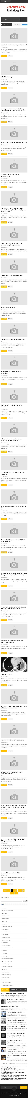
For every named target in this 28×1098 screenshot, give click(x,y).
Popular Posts (5, 989)
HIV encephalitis (5, 942)
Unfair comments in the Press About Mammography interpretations (12, 244)
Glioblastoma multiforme (7, 926)
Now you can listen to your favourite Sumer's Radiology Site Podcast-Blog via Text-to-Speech (13, 210)
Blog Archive (23, 989)
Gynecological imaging (6, 940)
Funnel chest (4, 921)
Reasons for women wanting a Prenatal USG (14, 45)
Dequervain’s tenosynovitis (7, 910)
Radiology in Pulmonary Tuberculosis (12, 740)
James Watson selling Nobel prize (9, 1006)
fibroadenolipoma (5, 971)
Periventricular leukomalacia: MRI (16, 1033)
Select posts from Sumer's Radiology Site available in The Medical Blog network (13, 806)
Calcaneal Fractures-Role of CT (10, 873)
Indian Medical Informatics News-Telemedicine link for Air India (11, 439)
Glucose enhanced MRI (6, 932)
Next (16, 893)
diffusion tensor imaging (7, 961)
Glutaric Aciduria (5, 934)
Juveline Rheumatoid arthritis (7, 958)
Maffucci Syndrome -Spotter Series (16, 1012)
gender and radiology (6, 974)
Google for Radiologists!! (8, 307)
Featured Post (14, 989)
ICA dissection (4, 953)
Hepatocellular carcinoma (7, 948)
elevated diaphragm (6, 963)
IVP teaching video (5, 956)
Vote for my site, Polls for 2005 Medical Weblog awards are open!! (13, 840)
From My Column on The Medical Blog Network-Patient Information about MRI (13, 109)
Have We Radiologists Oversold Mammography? (10, 175)
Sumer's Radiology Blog (15, 1093)
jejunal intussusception (6, 982)
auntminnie (18, 24)
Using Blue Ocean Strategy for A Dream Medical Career (12, 1072)
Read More (3, 55)
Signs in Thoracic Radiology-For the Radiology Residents (11, 772)
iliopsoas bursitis (5, 979)
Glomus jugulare (5, 929)
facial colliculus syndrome (7, 966)
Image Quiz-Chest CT (7, 674)
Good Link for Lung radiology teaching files (14, 142)
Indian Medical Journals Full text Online (13, 339)
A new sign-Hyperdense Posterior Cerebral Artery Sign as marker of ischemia (13, 607)
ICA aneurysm (4, 950)
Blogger (16, 1095)
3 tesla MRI (4, 908)
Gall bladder (4, 924)
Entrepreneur (4, 913)
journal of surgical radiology (8, 985)
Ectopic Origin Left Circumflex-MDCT (16, 1026)
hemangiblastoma (5, 977)
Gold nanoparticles (6, 937)
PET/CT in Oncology (6, 77)
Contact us (24, 1087)
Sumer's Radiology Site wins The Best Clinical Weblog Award (12, 641)
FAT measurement (5, 916)
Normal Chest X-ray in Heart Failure (11, 275)
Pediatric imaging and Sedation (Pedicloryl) (12, 993)
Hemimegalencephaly (6, 945)
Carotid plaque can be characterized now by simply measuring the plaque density (14, 574)
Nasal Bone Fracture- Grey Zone (15, 999)
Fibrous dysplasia (5, 918)
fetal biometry (4, 969)
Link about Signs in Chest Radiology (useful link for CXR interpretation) (14, 707)
